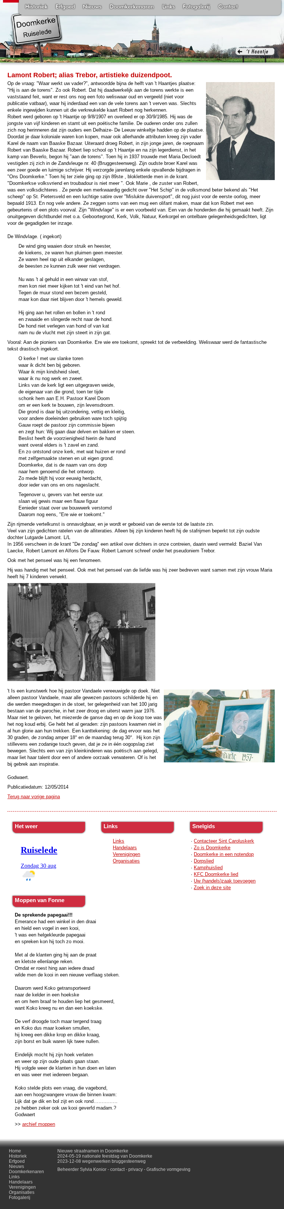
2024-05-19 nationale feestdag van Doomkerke (104, 1156)
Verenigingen (126, 854)
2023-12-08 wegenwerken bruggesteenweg (101, 1161)
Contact (228, 7)
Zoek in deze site (212, 887)
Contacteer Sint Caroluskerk (224, 841)
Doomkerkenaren (132, 7)
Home (15, 1151)
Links (168, 7)
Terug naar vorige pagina (33, 796)
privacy (135, 1169)
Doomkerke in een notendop (224, 854)
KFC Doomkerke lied (216, 874)
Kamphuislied (208, 867)
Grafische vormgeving (168, 1169)
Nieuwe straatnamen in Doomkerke (92, 1151)
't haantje (255, 55)
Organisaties (126, 861)
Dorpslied (204, 861)
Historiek (36, 7)
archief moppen (38, 1124)
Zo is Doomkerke (212, 847)
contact (117, 1169)
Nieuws (92, 7)
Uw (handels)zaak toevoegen (225, 881)
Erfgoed (65, 7)
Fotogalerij (196, 7)
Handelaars (125, 847)
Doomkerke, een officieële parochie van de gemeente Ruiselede (36, 34)
